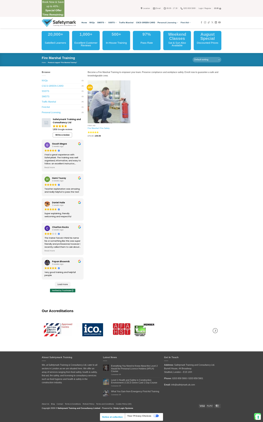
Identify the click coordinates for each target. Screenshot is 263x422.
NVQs (92, 22)
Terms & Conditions (73, 404)
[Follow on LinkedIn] (216, 22)
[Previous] (47, 330)
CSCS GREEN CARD (145, 22)
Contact (60, 404)
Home (84, 22)
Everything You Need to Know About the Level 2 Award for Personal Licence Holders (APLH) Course (134, 368)
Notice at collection (112, 417)
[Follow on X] (212, 22)
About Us (45, 404)
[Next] (215, 330)
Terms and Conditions (105, 404)
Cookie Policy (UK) (124, 404)
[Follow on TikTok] (209, 22)
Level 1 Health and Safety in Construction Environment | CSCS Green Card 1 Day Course (134, 381)
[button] (205, 8)
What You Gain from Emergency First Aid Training (135, 391)
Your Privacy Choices (139, 415)
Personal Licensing (167, 22)
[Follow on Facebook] (201, 22)
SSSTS (111, 22)
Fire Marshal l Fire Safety (99, 128)
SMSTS (100, 22)
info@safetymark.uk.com (183, 385)
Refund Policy (88, 404)
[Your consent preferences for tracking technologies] (258, 417)
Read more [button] (50, 167)
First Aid (185, 22)
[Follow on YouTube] (219, 22)
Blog (53, 404)
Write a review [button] (62, 135)
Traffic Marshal (126, 22)
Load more (63, 284)
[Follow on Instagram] (205, 22)
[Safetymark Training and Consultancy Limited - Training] (59, 22)
